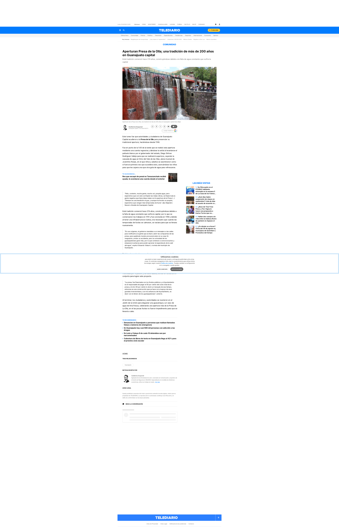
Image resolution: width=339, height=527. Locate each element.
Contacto (191, 524)
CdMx (144, 24)
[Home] (169, 30)
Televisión (158, 35)
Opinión (215, 35)
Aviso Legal (163, 524)
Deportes (188, 35)
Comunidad (134, 35)
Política (150, 35)
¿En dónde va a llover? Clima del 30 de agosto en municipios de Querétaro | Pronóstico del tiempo (206, 229)
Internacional (198, 35)
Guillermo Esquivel (136, 127)
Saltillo (187, 24)
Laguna (172, 24)
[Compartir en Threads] (164, 126)
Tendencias (178, 35)
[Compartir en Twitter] (160, 126)
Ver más (157, 382)
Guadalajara (162, 24)
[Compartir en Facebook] (156, 126)
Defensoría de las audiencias (178, 524)
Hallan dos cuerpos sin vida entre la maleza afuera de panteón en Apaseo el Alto (206, 220)
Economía (207, 35)
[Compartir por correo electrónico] (168, 126)
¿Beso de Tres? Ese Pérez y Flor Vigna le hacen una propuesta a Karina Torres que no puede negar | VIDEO (204, 211)
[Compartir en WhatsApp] (152, 126)
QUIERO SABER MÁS (162, 269)
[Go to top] (218, 517)
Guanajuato (128, 365)
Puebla (179, 24)
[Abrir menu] (120, 30)
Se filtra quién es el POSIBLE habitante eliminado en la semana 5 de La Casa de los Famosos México (206, 191)
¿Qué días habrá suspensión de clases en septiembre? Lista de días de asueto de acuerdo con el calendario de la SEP (205, 201)
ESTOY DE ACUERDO (177, 269)
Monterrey (152, 24)
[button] (169, 130)
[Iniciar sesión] (219, 24)
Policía (143, 35)
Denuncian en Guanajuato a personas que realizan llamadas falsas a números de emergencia (149, 324)
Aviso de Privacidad (152, 524)
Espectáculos (168, 35)
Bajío (194, 24)
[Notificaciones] (216, 24)
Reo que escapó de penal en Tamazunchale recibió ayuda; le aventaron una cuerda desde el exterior (144, 177)
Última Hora (124, 35)
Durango (201, 24)
